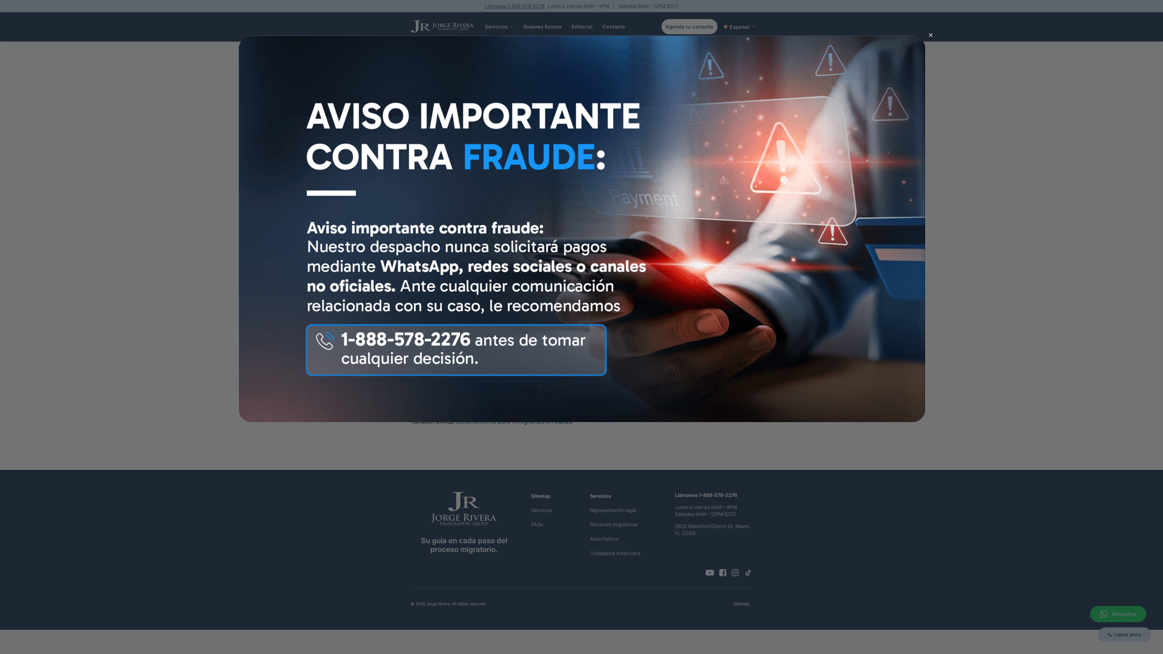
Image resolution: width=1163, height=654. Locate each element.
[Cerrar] (930, 35)
